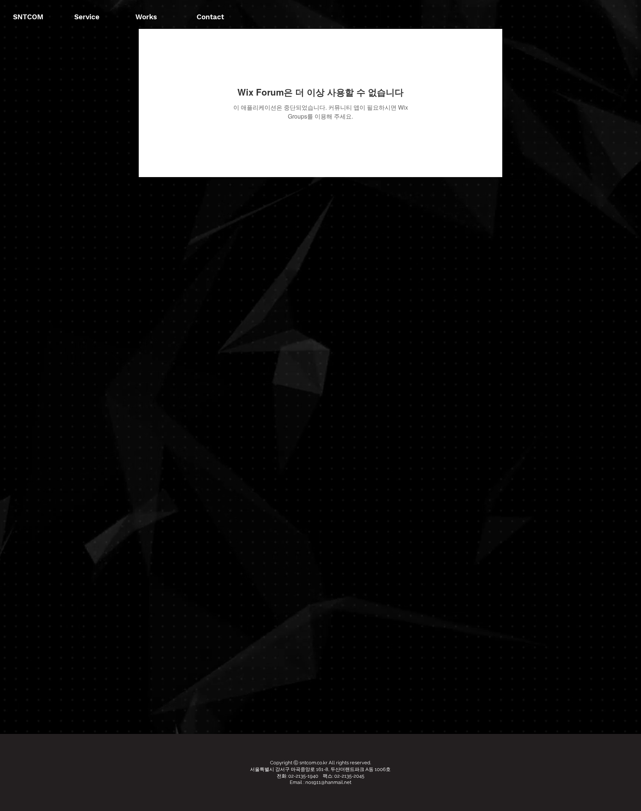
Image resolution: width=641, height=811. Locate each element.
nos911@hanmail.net (328, 782)
